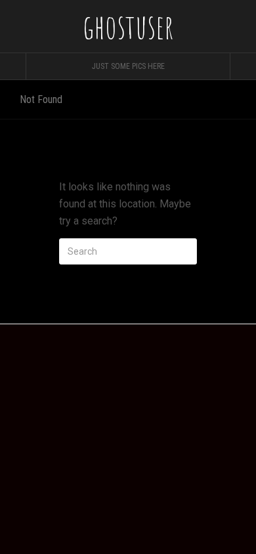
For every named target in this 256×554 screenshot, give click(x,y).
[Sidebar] (13, 66)
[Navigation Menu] (243, 66)
